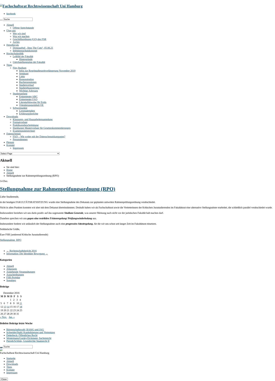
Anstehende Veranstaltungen (20, 271)
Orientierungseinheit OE (31, 105)
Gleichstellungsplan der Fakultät (29, 62)
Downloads (12, 116)
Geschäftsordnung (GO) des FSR (29, 39)
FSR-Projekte (13, 277)
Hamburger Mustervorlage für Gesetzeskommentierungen (42, 128)
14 (8, 306)
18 (21, 306)
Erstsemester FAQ (28, 99)
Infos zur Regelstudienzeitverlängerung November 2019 (47, 70)
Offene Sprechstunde (23, 27)
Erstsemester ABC (28, 96)
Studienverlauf (26, 85)
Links (22, 76)
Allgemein (11, 269)
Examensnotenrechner (24, 130)
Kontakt (10, 145)
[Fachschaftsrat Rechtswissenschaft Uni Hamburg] (41, 6)
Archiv (16, 42)
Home (9, 170)
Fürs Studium (19, 67)
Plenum (10, 142)
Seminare (23, 73)
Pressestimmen (20, 139)
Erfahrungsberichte (28, 113)
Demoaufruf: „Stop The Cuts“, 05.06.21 (33, 47)
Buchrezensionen (27, 82)
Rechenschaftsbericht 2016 (21, 250)
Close (4, 379)
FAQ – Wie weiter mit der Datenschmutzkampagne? (39, 136)
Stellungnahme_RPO (10, 240)
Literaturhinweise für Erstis (32, 102)
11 (21, 303)
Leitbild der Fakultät (23, 56)
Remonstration (26, 79)
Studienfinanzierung (29, 88)
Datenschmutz (13, 133)
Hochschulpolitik (15, 53)
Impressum (18, 148)
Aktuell (10, 25)
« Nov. (3, 317)
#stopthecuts (12, 45)
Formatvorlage (20, 122)
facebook (11, 13)
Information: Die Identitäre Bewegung (27, 253)
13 (5, 306)
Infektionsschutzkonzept (25, 50)
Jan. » (12, 317)
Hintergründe (25, 59)
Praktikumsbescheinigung (26, 125)
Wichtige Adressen (28, 90)
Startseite (10, 358)
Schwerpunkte (20, 108)
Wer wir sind (19, 33)
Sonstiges (11, 280)
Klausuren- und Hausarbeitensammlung (33, 119)
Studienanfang (20, 93)
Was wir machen (21, 36)
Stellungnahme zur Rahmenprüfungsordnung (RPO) (57, 189)
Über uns (11, 30)
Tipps (9, 65)
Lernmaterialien (27, 110)
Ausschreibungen (15, 274)
